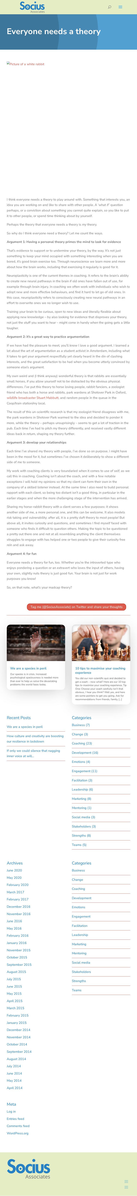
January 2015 (17, 1023)
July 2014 (14, 1066)
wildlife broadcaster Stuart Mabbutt (33, 398)
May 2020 (14, 878)
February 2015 (18, 1015)
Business (78, 725)
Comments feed (18, 1126)
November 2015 (19, 950)
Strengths (79, 835)
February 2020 (18, 885)
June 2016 (14, 921)
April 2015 (14, 1001)
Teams (77, 845)
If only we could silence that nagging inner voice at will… (33, 753)
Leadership (80, 789)
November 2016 (19, 914)
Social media (81, 817)
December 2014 (18, 1030)
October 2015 (17, 957)
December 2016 (18, 907)
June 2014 (14, 1073)
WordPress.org (18, 1133)
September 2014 (19, 1052)
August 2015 (16, 972)
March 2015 (15, 1008)
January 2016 (17, 943)
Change (77, 734)
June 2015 (14, 986)
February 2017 (18, 899)
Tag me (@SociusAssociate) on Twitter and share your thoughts (77, 607)
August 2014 (16, 1059)
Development (81, 753)
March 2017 (15, 892)
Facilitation (79, 780)
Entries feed (15, 1119)
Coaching (78, 743)
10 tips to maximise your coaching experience (100, 670)
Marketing (79, 799)
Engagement (81, 771)
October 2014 (17, 1044)
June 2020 (14, 870)
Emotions (78, 762)
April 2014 (14, 1088)
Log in (11, 1111)
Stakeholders (81, 826)
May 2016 (14, 928)
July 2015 (14, 979)
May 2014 (14, 1080)
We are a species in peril (28, 668)
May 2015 (14, 993)
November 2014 (19, 1037)
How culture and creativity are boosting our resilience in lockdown (35, 739)
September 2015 (19, 965)
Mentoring (79, 808)
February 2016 (18, 935)
